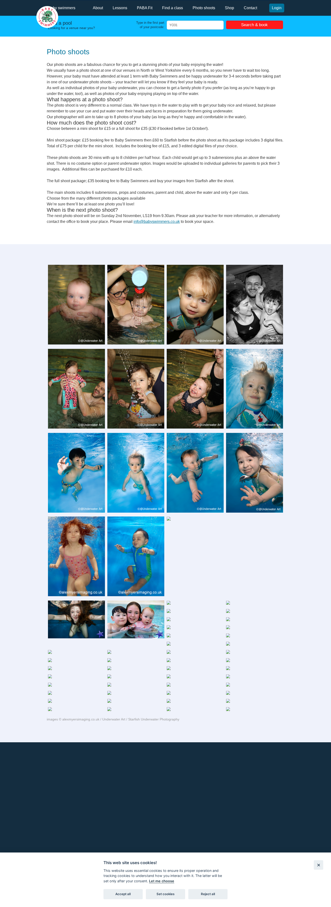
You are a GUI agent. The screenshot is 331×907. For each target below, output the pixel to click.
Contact (250, 8)
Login (277, 8)
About (98, 8)
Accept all (123, 894)
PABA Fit (144, 8)
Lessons (120, 8)
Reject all (208, 894)
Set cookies (165, 894)
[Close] (318, 865)
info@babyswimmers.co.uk (157, 221)
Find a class (172, 8)
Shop (229, 8)
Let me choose (161, 881)
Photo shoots (204, 8)
